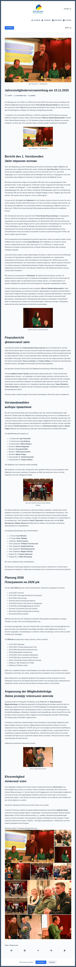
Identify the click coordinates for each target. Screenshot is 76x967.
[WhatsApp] (64, 950)
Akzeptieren (41, 962)
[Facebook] (11, 950)
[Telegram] (38, 950)
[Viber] (51, 950)
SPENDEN (9, 28)
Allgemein (31, 95)
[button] (29, 846)
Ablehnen (52, 962)
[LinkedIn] (24, 950)
